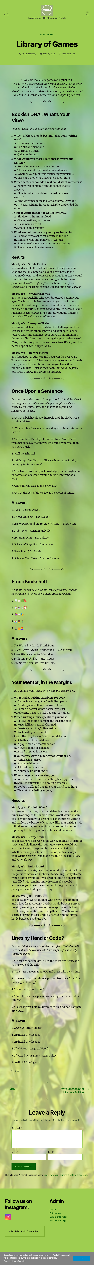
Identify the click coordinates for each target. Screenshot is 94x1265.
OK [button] (82, 1258)
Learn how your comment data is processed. (66, 1175)
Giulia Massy (30, 53)
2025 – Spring (47, 35)
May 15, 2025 (49, 53)
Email (51, 1152)
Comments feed (58, 1217)
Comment (17, 1128)
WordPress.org (57, 1220)
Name (15, 1152)
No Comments (68, 53)
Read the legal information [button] (15, 1261)
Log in (52, 1209)
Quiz (17, 1071)
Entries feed (55, 1213)
